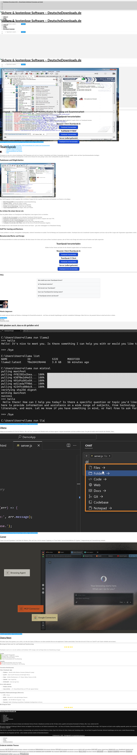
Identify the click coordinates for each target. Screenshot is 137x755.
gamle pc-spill (81, 749)
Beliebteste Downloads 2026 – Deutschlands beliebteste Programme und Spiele (23, 2)
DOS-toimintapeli (64, 749)
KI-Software (7, 634)
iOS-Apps (21, 142)
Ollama (3, 428)
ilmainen (99, 749)
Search (23, 24)
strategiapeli (123, 751)
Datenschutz (6, 717)
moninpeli (56, 751)
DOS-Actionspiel (47, 749)
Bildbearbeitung (40, 749)
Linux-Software (28, 142)
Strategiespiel (4, 754)
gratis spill (94, 749)
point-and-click (70, 751)
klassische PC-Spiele (6, 751)
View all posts (3, 318)
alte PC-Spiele (9, 749)
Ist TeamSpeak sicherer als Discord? (48, 295)
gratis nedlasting (88, 749)
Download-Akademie (9, 29)
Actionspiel (2, 749)
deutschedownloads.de (79, 735)
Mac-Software (35, 142)
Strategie (129, 751)
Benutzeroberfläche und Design (14, 151)
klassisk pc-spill (25, 751)
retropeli (94, 751)
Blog (4, 721)
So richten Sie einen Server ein (14, 148)
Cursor (3, 537)
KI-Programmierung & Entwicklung (9, 424)
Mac (53, 751)
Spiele (4, 18)
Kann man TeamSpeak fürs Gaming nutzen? (50, 292)
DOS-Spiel (53, 749)
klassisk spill (32, 751)
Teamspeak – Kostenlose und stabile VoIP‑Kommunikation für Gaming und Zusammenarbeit (26, 145)
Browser (2, 634)
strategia (116, 751)
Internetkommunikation (13, 142)
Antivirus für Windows (18, 749)
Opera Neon (5, 638)
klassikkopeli (122, 749)
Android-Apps (3, 142)
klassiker (117, 749)
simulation (105, 751)
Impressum (5, 720)
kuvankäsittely (48, 751)
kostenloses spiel (40, 751)
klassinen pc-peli (129, 749)
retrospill (100, 751)
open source (63, 751)
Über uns (5, 715)
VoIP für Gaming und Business (14, 149)
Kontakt (5, 716)
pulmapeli (76, 751)
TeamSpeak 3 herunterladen (68, 134)
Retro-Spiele (89, 751)
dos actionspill (70, 749)
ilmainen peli (112, 749)
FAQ (7, 152)
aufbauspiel (25, 749)
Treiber (5, 27)
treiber (10, 754)
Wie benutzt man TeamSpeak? (46, 288)
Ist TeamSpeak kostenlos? (45, 284)
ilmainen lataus (105, 749)
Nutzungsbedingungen (8, 719)
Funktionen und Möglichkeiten (14, 147)
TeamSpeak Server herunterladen (68, 141)
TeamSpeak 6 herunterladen (68, 127)
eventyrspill (76, 749)
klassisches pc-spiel (17, 751)
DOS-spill (58, 749)
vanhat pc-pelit (16, 754)
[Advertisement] (68, 46)
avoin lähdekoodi (31, 749)
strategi (110, 751)
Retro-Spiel (82, 751)
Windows (24, 753)
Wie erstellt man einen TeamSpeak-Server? (50, 280)
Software (5, 16)
